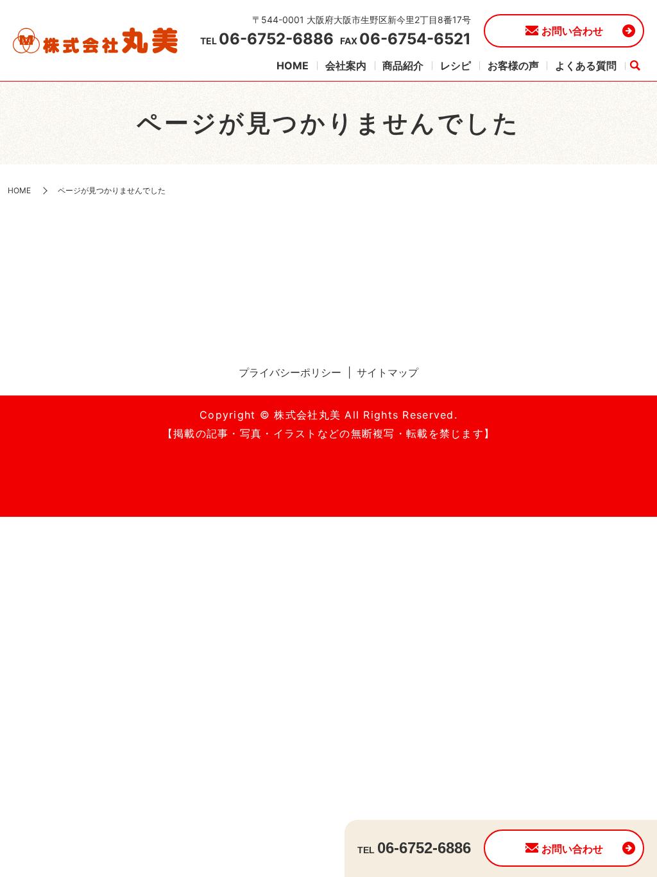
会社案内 (345, 65)
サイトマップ (387, 372)
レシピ (455, 65)
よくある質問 (586, 65)
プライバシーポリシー (290, 372)
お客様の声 (513, 65)
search (634, 66)
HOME (293, 65)
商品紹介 (402, 65)
